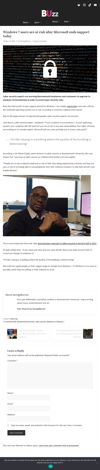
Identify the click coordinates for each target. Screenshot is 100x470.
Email (10, 403)
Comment (12, 360)
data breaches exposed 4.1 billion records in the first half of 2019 (67, 243)
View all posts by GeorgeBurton (31, 308)
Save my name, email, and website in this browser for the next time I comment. (46, 425)
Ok (51, 466)
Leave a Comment (40, 41)
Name (10, 393)
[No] (97, 463)
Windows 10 (51, 321)
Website (11, 414)
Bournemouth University (26, 321)
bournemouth (11, 321)
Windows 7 (60, 321)
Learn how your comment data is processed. (59, 445)
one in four (72, 106)
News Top (14, 319)
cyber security (40, 321)
